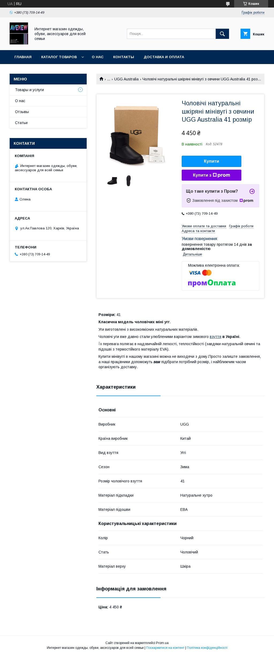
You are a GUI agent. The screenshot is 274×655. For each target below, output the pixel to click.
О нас (98, 57)
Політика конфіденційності (207, 648)
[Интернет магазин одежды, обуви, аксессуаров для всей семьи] (19, 43)
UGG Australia (126, 79)
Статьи (21, 123)
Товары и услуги (29, 90)
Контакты (123, 57)
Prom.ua (162, 643)
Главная (23, 57)
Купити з (202, 175)
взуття (215, 336)
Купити (211, 161)
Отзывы (22, 112)
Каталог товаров (59, 57)
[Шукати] (222, 34)
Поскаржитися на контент (165, 648)
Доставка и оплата (164, 57)
